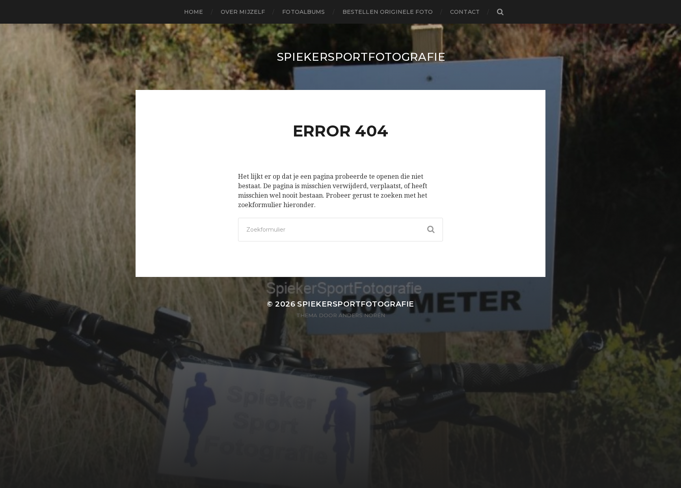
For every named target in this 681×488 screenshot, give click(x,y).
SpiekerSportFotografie (361, 57)
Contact (465, 11)
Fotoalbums (303, 11)
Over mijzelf (243, 11)
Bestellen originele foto (387, 11)
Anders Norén (362, 315)
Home (193, 11)
